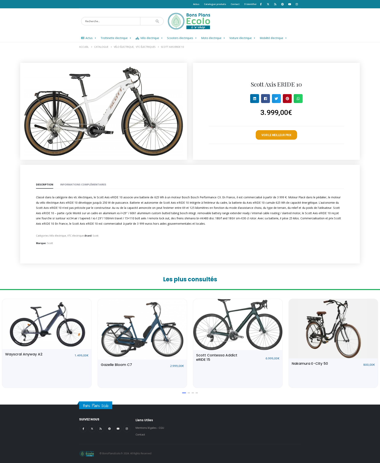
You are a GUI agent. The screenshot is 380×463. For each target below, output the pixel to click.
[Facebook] (260, 4)
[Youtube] (289, 4)
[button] (254, 98)
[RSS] (275, 4)
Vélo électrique (149, 38)
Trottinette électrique (114, 38)
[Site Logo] (190, 21)
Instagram (126, 428)
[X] (268, 4)
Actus (196, 4)
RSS (100, 428)
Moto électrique (211, 38)
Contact (235, 4)
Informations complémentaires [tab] (83, 184)
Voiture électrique (240, 38)
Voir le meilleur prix (276, 135)
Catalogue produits (215, 4)
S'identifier (250, 4)
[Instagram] (296, 4)
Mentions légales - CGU (150, 428)
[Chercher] (157, 21)
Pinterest (109, 428)
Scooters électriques (180, 38)
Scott (95, 235)
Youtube (118, 428)
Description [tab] (44, 184)
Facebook (83, 428)
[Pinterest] (282, 4)
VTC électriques (76, 235)
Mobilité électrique (271, 38)
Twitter (92, 428)
